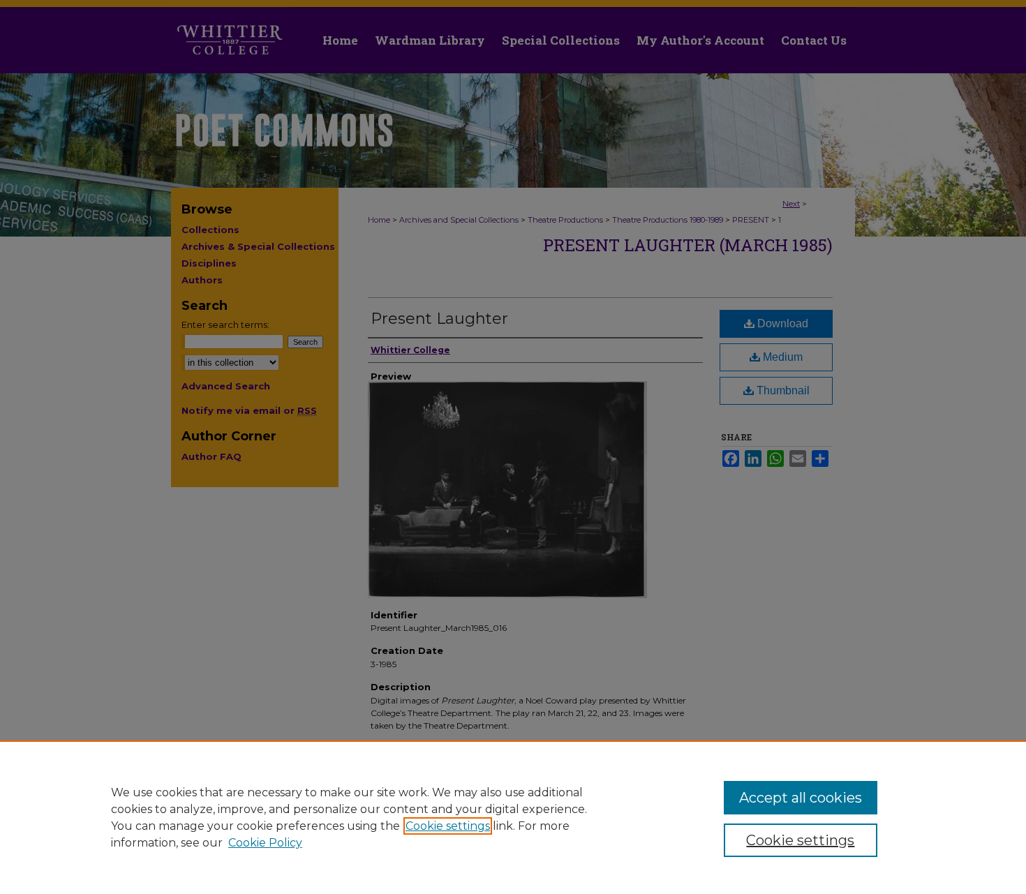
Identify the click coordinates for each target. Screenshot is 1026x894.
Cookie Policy (265, 842)
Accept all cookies (800, 797)
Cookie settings (448, 826)
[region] (513, 817)
